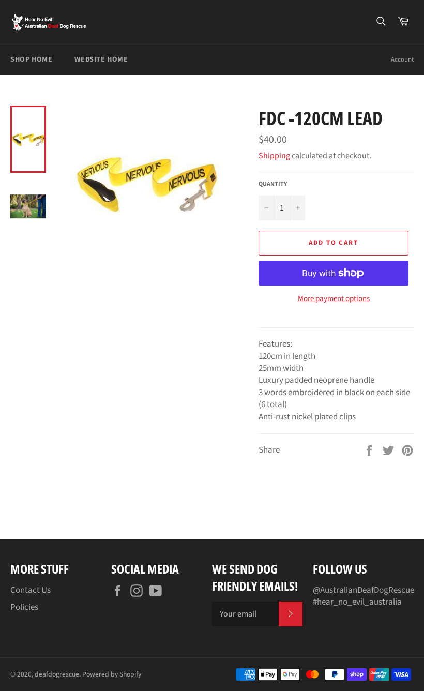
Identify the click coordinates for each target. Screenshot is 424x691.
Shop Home (31, 59)
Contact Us (30, 590)
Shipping (274, 155)
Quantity (273, 184)
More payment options (334, 299)
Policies (24, 607)
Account (402, 59)
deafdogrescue (57, 674)
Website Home (101, 59)
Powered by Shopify (111, 674)
